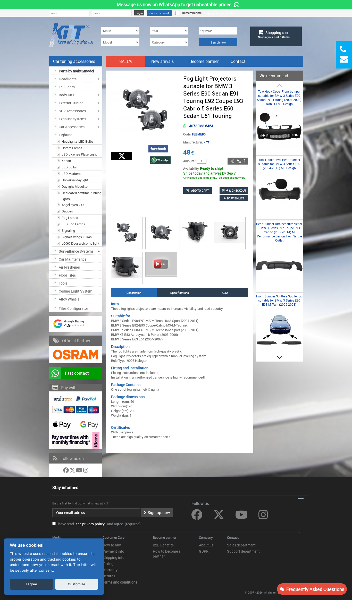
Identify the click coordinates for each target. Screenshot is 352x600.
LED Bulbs (69, 167)
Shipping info (113, 557)
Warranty (110, 569)
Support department (243, 551)
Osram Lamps (72, 147)
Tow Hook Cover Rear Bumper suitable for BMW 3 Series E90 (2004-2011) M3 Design (279, 164)
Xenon (66, 160)
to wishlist (235, 198)
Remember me (191, 13)
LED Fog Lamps (73, 224)
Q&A (225, 293)
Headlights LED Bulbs (78, 141)
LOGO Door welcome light (80, 243)
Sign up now (158, 512)
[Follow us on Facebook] (66, 471)
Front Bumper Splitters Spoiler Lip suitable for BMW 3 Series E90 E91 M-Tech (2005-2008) (279, 300)
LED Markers (71, 173)
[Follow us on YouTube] (79, 471)
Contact (238, 61)
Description (134, 293)
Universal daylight (75, 180)
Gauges (67, 211)
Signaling (68, 230)
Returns (109, 575)
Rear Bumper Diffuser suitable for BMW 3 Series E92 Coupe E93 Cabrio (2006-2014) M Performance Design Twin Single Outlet (279, 232)
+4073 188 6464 (199, 125)
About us (206, 545)
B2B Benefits (163, 545)
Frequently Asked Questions (314, 589)
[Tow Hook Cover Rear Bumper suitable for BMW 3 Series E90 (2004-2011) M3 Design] (279, 216)
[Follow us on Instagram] (85, 471)
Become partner (204, 61)
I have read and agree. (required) (98, 523)
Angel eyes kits (73, 204)
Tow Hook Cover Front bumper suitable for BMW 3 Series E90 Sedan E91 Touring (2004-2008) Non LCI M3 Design (279, 97)
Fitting (108, 563)
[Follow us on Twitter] (73, 471)
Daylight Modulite (75, 186)
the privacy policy (90, 523)
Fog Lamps (70, 217)
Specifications (179, 293)
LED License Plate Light (79, 154)
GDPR (203, 551)
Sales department (241, 545)
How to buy (112, 545)
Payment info (113, 551)
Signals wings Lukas (77, 237)
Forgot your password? (218, 13)
